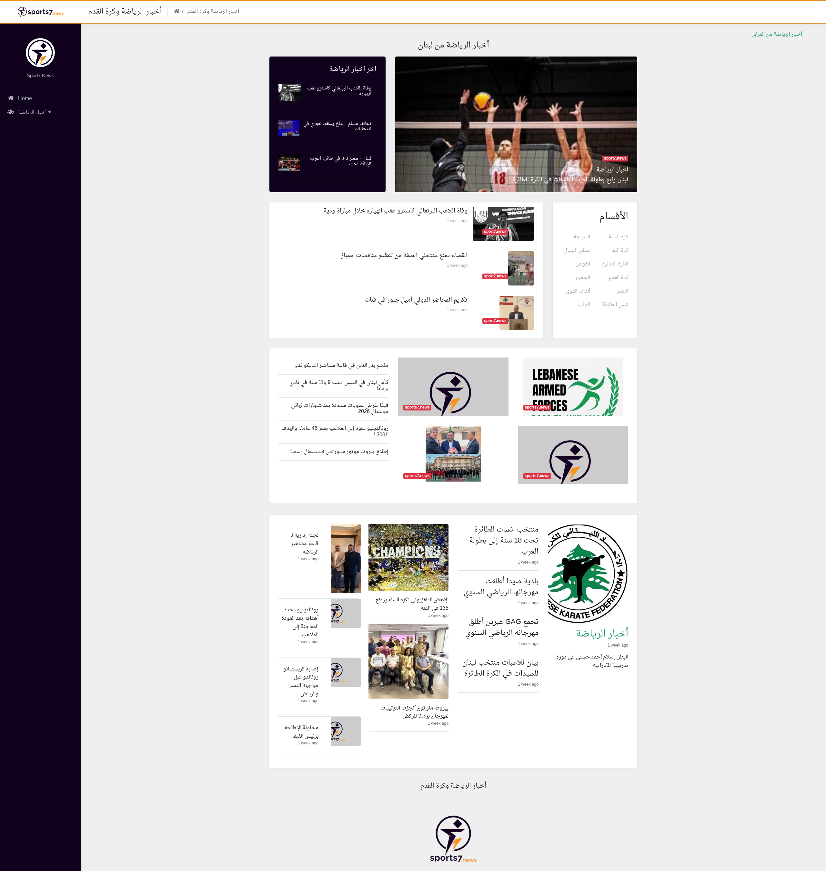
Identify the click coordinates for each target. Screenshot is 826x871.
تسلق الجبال (577, 250)
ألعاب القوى (578, 291)
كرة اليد (620, 250)
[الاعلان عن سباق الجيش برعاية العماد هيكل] (573, 397)
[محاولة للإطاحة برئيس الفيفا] (335, 732)
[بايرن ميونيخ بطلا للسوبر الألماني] (570, 468)
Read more (615, 679)
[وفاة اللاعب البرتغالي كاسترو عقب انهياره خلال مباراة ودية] (503, 225)
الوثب (584, 305)
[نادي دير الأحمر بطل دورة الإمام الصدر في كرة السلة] (453, 455)
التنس (621, 291)
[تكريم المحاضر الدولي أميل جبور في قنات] (516, 314)
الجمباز (582, 278)
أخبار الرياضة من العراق (777, 34)
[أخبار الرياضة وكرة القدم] (40, 53)
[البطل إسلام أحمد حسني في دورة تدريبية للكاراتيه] (578, 575)
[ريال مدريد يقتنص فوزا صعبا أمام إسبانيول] (450, 400)
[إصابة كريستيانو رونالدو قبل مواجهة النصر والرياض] (335, 673)
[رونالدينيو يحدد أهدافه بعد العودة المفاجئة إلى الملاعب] (335, 614)
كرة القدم (618, 278)
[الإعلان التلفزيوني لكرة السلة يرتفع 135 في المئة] (398, 558)
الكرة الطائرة (615, 264)
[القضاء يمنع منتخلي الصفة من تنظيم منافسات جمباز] (521, 269)
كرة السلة (618, 237)
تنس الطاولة (615, 305)
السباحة (581, 237)
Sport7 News (40, 76)
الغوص (582, 264)
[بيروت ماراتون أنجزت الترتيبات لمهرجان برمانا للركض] (398, 662)
